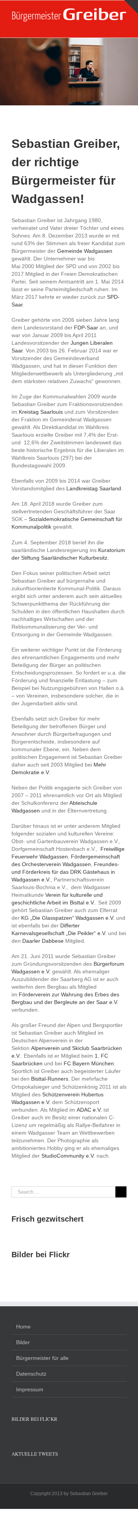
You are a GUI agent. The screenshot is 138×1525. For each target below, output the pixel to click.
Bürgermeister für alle (42, 1358)
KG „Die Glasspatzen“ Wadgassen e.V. (68, 918)
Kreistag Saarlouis (41, 412)
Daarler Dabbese (43, 941)
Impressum (29, 1389)
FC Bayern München (89, 1063)
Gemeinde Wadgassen (84, 251)
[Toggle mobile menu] (123, 26)
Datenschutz (31, 1374)
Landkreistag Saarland (93, 488)
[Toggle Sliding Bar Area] (131, 7)
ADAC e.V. (89, 1110)
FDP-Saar (86, 327)
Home (23, 1327)
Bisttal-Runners (49, 1079)
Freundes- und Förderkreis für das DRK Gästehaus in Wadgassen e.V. (65, 872)
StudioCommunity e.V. (69, 1156)
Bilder (23, 1342)
